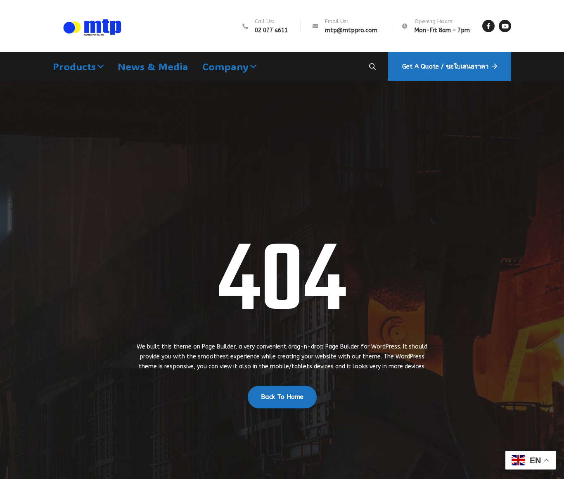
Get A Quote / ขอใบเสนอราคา (445, 66)
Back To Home (282, 397)
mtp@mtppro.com (351, 30)
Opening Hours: (434, 21)
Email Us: (336, 21)
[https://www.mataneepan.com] (95, 26)
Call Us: (264, 21)
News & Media (153, 66)
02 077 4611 (271, 30)
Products (74, 66)
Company (225, 66)
